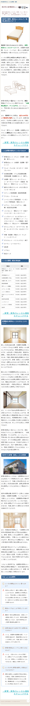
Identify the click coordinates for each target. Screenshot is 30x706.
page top (28, 700)
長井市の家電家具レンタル (11, 7)
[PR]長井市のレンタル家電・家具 (9, 1)
